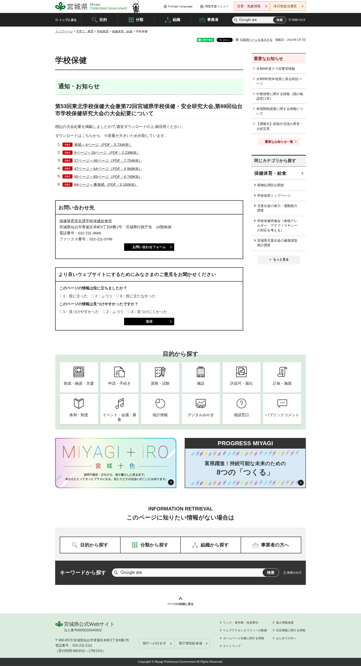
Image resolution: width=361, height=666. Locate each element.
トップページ (64, 31)
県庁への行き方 (154, 643)
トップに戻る (68, 20)
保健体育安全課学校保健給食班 (85, 221)
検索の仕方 (299, 19)
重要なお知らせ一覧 (279, 141)
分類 (139, 19)
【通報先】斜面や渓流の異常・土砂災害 (279, 126)
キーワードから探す (83, 572)
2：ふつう (103, 296)
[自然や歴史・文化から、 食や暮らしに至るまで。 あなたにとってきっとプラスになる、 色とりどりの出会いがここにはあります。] (115, 477)
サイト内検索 (235, 20)
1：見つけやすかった (81, 312)
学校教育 (103, 31)
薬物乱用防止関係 (270, 185)
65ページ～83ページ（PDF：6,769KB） (108, 177)
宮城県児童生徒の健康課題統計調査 (277, 243)
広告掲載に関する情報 (290, 630)
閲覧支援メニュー (217, 6)
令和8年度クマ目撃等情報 (275, 68)
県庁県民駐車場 (190, 643)
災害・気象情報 (249, 6)
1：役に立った (75, 296)
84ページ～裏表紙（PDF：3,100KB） (106, 184)
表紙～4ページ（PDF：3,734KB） (103, 145)
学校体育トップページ (274, 195)
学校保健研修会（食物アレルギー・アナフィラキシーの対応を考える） (277, 225)
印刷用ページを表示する (256, 39)
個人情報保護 (285, 622)
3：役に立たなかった (138, 296)
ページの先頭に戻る (180, 604)
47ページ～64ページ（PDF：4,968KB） (108, 169)
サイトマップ (232, 646)
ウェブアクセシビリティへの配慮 (245, 630)
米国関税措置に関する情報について (279, 111)
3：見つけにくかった (149, 312)
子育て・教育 (85, 31)
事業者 (213, 19)
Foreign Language (180, 6)
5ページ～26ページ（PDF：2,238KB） (107, 153)
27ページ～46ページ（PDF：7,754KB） (108, 160)
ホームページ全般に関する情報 (243, 638)
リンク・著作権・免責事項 (240, 622)
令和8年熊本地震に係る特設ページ (279, 81)
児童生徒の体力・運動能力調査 (277, 208)
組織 (176, 19)
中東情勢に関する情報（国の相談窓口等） (279, 96)
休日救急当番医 (285, 6)
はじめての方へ (286, 638)
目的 (103, 19)
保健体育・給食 (122, 31)
